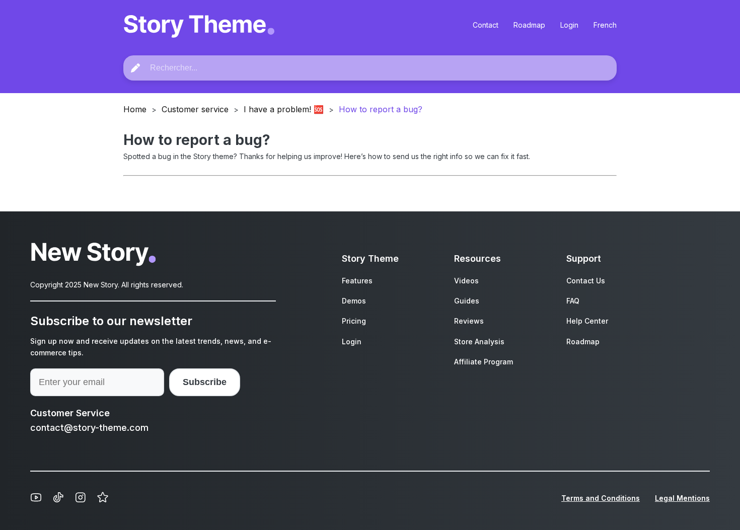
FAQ (572, 300)
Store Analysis (479, 341)
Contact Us (585, 280)
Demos (354, 300)
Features (357, 280)
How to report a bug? (380, 109)
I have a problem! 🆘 (284, 109)
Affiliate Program (483, 361)
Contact (485, 25)
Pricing (354, 321)
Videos (466, 280)
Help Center (587, 321)
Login (569, 25)
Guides (466, 300)
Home (134, 109)
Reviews (469, 321)
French (605, 25)
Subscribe (205, 382)
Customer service (195, 109)
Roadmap (529, 25)
